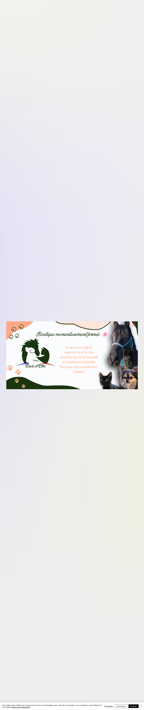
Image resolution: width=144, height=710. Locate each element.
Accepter (133, 706)
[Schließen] (141, 706)
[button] (134, 324)
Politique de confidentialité (20, 707)
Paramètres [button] (109, 706)
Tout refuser (121, 706)
